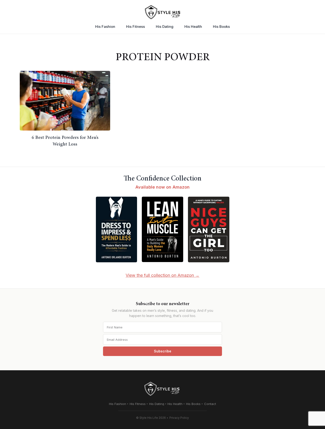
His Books (221, 26)
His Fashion (105, 26)
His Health (193, 26)
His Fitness (135, 26)
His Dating (164, 26)
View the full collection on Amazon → (162, 275)
